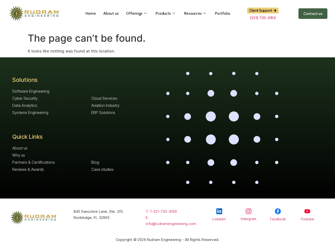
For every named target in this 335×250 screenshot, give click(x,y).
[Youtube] (307, 211)
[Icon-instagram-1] (248, 211)
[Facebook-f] (278, 211)
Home (90, 13)
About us (111, 13)
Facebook (278, 219)
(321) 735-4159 (263, 17)
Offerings (134, 13)
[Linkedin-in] (219, 211)
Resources (193, 13)
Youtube (307, 219)
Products (163, 13)
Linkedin (219, 219)
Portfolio (222, 13)
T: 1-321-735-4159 (161, 211)
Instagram (249, 219)
